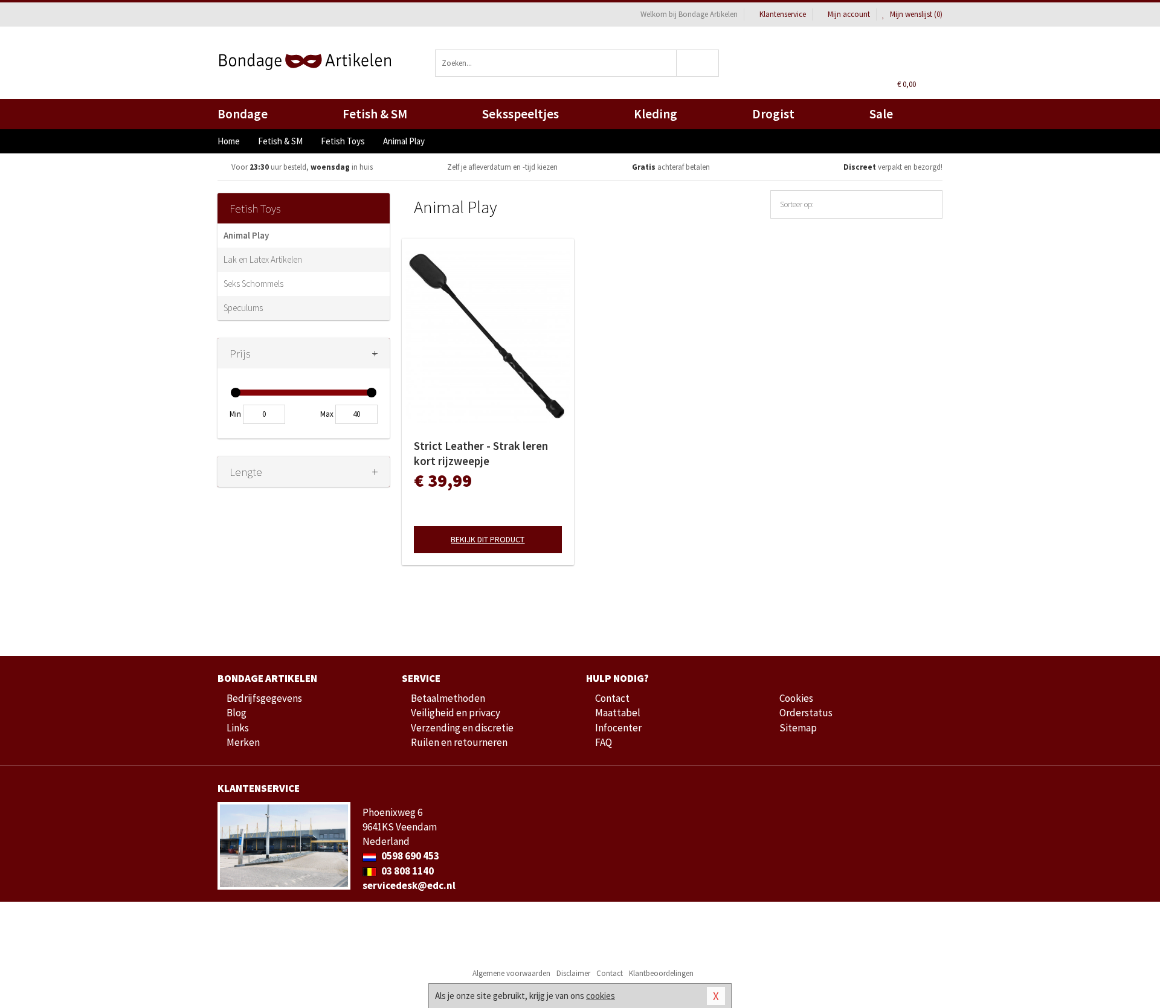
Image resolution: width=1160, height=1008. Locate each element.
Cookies (796, 698)
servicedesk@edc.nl (409, 885)
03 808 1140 (406, 871)
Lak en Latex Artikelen (263, 259)
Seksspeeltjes (520, 114)
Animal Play (246, 235)
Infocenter (618, 727)
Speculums (243, 307)
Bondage (243, 114)
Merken (243, 742)
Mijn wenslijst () (915, 14)
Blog (236, 712)
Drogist (773, 114)
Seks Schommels (253, 283)
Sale (881, 114)
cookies (600, 995)
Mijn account (849, 14)
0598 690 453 (409, 855)
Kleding (655, 114)
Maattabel (617, 712)
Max (327, 414)
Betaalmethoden (448, 698)
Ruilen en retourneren (459, 742)
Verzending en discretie (462, 727)
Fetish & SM (375, 114)
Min (235, 414)
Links (238, 727)
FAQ (603, 742)
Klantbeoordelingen (661, 973)
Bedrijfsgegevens (264, 698)
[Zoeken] (698, 63)
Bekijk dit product (487, 539)
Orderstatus (806, 712)
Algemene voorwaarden (511, 973)
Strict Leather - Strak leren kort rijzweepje (481, 453)
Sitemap (798, 727)
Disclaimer (573, 973)
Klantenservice (782, 14)
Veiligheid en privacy (455, 712)
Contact (612, 698)
